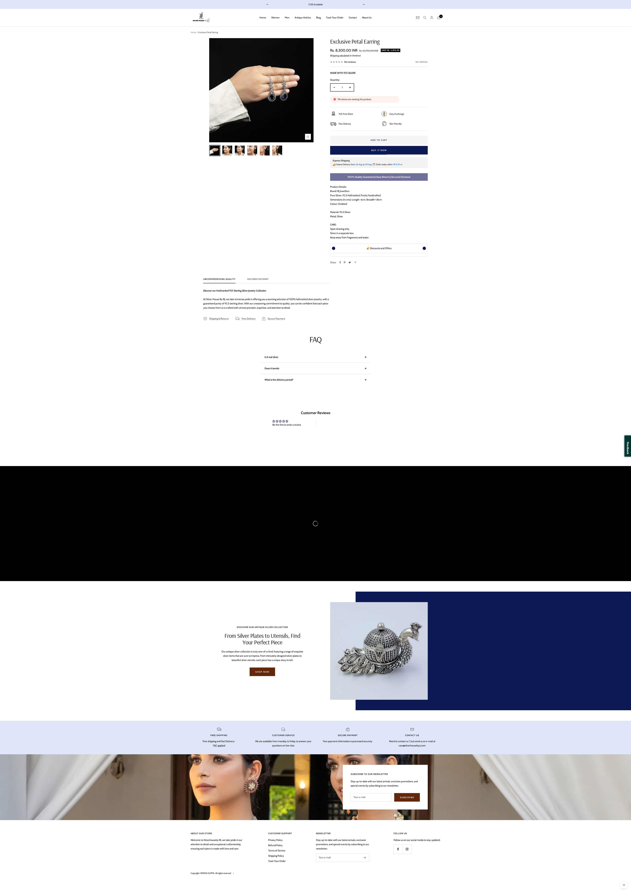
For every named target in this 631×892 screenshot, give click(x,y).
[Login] (431, 17)
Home (262, 17)
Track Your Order (334, 17)
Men (287, 17)
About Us (367, 17)
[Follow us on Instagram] (407, 849)
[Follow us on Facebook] (398, 849)
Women (275, 17)
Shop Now (262, 671)
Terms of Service (276, 850)
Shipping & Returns (219, 318)
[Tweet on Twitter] (349, 262)
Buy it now (379, 150)
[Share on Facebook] (340, 262)
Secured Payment (258, 279)
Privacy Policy (275, 840)
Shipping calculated (339, 55)
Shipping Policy (276, 855)
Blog (318, 17)
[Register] (364, 858)
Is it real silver (271, 357)
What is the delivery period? (279, 379)
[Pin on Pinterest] (344, 262)
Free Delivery (249, 318)
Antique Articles (303, 17)
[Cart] (438, 17)
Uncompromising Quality (219, 279)
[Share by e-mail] (355, 262)
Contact (353, 17)
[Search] (424, 17)
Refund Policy (275, 845)
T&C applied (219, 745)
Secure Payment (276, 318)
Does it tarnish (272, 368)
